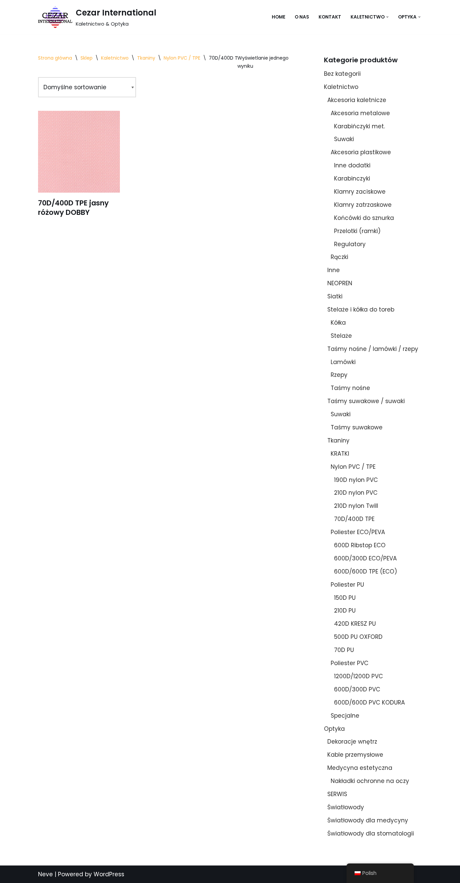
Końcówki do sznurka (364, 218)
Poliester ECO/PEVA (358, 532)
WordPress (109, 874)
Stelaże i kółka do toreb (360, 309)
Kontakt (330, 17)
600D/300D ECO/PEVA (365, 558)
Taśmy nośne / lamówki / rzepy (372, 349)
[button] (387, 17)
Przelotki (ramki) (357, 231)
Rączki (339, 257)
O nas (302, 17)
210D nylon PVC (355, 493)
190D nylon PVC (356, 480)
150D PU (345, 598)
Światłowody (345, 807)
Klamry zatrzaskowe (363, 205)
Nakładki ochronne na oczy (370, 781)
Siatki (334, 296)
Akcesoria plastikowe (361, 152)
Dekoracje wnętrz (352, 742)
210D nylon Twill (356, 506)
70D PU (344, 650)
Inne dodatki (352, 165)
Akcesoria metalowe (360, 113)
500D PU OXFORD (358, 637)
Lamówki (343, 362)
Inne (333, 270)
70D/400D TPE (354, 519)
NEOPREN (339, 283)
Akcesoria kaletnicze (356, 100)
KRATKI (340, 454)
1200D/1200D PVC (358, 676)
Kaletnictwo (115, 58)
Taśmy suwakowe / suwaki (366, 401)
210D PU (345, 611)
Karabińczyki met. (359, 126)
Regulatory (350, 244)
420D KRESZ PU (355, 624)
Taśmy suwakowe (357, 427)
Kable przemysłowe (355, 755)
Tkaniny (146, 58)
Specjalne (345, 716)
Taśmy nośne (350, 388)
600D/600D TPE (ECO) (365, 571)
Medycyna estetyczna (359, 768)
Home (278, 17)
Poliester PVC (349, 663)
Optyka (334, 729)
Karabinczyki (352, 178)
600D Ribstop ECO (360, 545)
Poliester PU (347, 585)
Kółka (338, 323)
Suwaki (344, 139)
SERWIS (337, 794)
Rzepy (339, 375)
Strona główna (55, 58)
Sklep (86, 58)
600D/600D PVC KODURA (369, 702)
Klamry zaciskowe (360, 192)
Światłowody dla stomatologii (370, 833)
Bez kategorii (342, 74)
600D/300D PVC (357, 689)
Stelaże (341, 336)
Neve (45, 874)
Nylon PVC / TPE (182, 58)
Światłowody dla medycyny (367, 820)
